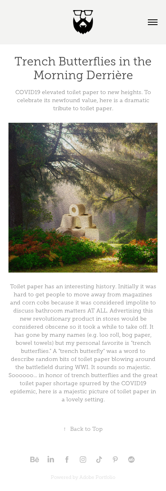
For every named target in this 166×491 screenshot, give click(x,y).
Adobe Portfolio (97, 477)
